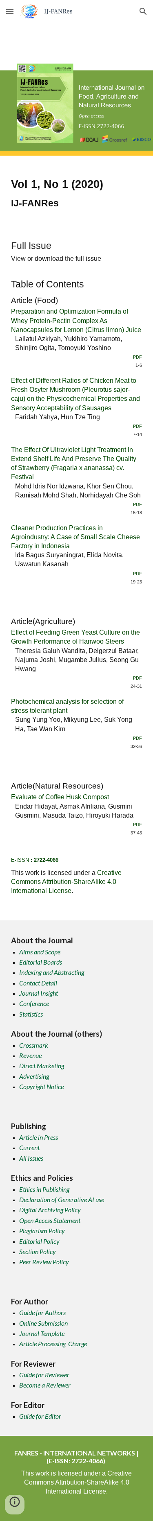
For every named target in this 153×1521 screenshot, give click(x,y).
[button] (10, 11)
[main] (77, 195)
